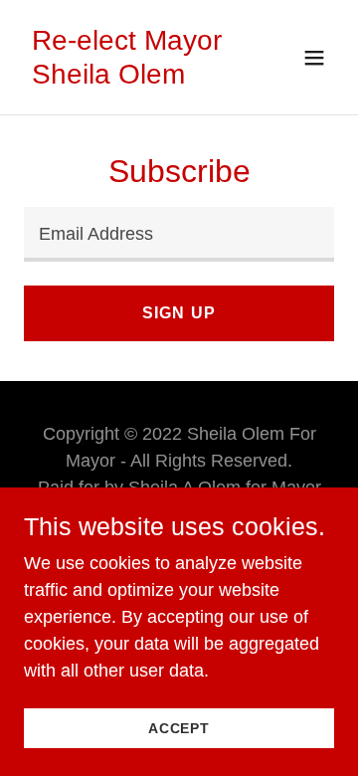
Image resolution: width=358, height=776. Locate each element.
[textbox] (179, 234)
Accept (179, 728)
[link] (132, 78)
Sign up (178, 312)
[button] (314, 58)
